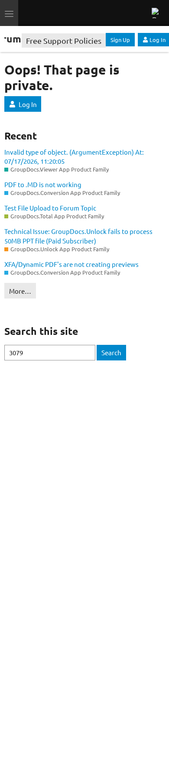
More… (20, 291)
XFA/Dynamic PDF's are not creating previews (71, 264)
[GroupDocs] (54, 13)
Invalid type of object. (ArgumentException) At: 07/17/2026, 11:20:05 (74, 156)
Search (111, 352)
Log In (28, 104)
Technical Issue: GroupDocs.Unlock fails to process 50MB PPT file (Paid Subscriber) (78, 235)
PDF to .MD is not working (42, 184)
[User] (156, 13)
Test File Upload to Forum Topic (50, 208)
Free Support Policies (63, 40)
